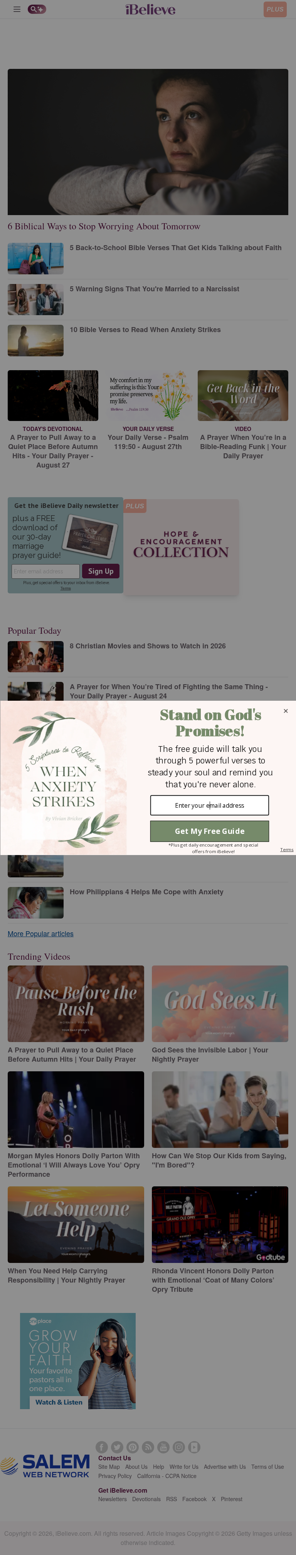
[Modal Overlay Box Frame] (148, 777)
